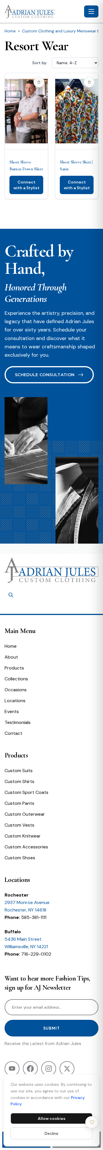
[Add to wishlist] (38, 82)
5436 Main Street (23, 939)
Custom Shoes (20, 858)
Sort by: (39, 62)
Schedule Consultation (44, 374)
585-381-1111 (33, 917)
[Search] (11, 595)
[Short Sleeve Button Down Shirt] (26, 111)
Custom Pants (19, 803)
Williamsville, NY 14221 (26, 947)
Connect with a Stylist (26, 184)
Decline (51, 1133)
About (11, 657)
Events (12, 711)
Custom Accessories (26, 847)
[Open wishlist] (91, 1122)
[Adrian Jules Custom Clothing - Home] (43, 11)
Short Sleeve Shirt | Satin (76, 165)
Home (10, 31)
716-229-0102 (36, 954)
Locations (15, 701)
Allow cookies (52, 1118)
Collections (16, 679)
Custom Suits (19, 771)
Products (14, 668)
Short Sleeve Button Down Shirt (26, 165)
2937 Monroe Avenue (27, 902)
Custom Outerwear (25, 814)
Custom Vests (19, 825)
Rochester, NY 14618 (25, 910)
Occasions (16, 690)
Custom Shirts (19, 781)
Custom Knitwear (23, 836)
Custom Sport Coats (26, 792)
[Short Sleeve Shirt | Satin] (76, 111)
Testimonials (18, 722)
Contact (13, 733)
